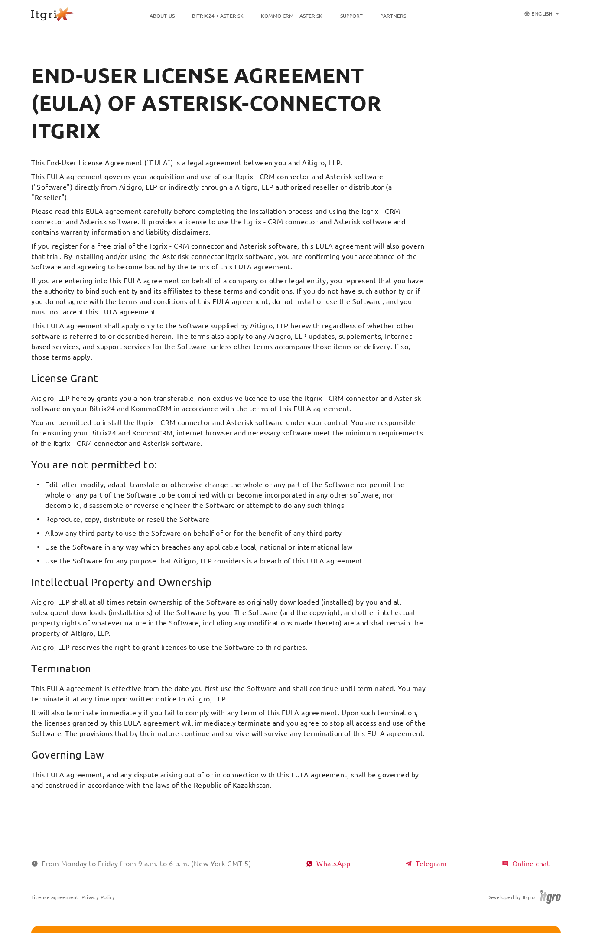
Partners (393, 16)
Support (351, 16)
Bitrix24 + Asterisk (218, 16)
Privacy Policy (98, 897)
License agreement (54, 897)
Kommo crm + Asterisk (291, 16)
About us (162, 16)
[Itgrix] (53, 14)
